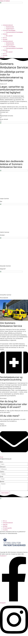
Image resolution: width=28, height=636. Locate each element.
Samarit (5, 34)
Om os (5, 37)
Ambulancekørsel (8, 25)
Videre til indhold (5, 1)
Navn (1, 461)
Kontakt (5, 39)
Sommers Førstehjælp (9, 30)
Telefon (2, 471)
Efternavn (2, 466)
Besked (2, 481)
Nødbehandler (10, 27)
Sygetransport (10, 28)
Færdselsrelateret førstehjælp (14, 32)
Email (1, 457)
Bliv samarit (9, 36)
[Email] (14, 455)
